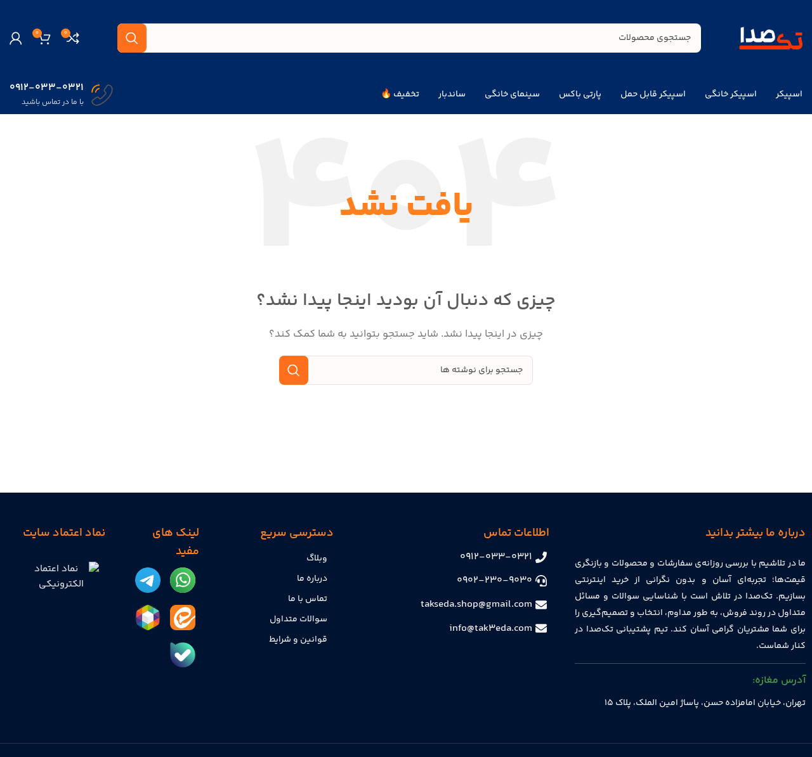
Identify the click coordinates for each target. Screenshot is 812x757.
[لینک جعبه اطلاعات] (62, 95)
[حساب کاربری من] (16, 38)
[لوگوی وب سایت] (770, 37)
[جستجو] (132, 38)
